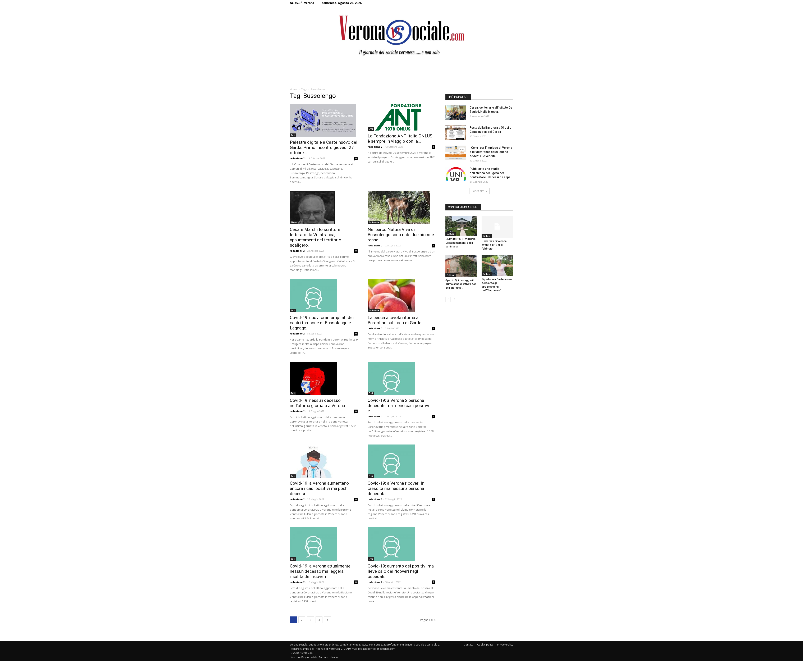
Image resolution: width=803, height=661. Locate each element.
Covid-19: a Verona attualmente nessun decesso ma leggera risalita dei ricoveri (320, 571)
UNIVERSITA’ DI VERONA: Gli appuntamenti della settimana (460, 242)
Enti (293, 135)
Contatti (468, 644)
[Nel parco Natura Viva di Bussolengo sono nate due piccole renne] (401, 207)
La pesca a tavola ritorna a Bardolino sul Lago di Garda (394, 320)
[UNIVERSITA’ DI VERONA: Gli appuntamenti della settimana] (461, 226)
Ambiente (374, 222)
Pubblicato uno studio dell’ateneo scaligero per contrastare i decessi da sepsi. (491, 173)
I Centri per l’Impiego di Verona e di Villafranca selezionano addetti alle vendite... (491, 152)
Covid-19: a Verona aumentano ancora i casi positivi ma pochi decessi (319, 488)
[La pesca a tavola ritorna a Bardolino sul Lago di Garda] (401, 295)
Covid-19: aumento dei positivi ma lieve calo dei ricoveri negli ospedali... (401, 571)
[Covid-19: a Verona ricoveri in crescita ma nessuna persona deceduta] (401, 461)
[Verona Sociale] (401, 34)
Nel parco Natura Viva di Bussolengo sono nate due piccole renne (401, 234)
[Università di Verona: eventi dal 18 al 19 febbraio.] (497, 227)
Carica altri (478, 191)
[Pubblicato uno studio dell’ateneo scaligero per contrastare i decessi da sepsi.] (455, 174)
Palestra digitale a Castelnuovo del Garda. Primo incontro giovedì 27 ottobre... (323, 147)
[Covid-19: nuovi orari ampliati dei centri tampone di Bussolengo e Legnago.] (324, 295)
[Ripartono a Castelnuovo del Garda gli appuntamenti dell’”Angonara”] (497, 265)
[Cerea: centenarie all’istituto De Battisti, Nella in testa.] (455, 112)
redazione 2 (297, 158)
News (294, 222)
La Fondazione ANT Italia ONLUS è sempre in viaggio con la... (400, 138)
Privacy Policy (505, 644)
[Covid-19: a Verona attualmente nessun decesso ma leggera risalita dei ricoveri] (324, 544)
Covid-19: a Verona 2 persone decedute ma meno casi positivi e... (398, 405)
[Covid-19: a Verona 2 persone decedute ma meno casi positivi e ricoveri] (401, 378)
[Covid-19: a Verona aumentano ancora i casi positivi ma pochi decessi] (324, 461)
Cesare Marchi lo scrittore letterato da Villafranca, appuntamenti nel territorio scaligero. (315, 237)
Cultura (450, 233)
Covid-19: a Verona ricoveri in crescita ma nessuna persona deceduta (396, 488)
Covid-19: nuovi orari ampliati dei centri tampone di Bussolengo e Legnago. (322, 322)
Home (293, 89)
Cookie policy (485, 644)
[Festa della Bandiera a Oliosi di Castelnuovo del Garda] (455, 133)
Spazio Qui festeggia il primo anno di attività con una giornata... (460, 284)
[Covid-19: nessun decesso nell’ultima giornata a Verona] (324, 378)
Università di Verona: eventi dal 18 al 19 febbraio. (494, 245)
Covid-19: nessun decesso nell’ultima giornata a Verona (317, 403)
